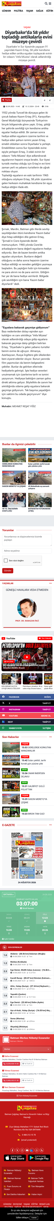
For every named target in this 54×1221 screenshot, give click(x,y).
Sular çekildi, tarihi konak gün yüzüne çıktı (39, 465)
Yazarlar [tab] (7, 583)
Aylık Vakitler (9, 939)
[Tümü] (50, 737)
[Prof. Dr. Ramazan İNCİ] (27, 608)
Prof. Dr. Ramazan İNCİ (27, 621)
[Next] (32, 1150)
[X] (17, 1150)
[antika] (27, 304)
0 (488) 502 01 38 (12, 1080)
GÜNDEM (6, 10)
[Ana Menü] (50, 3)
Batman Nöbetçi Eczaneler (12, 1171)
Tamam (34, 1218)
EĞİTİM (49, 10)
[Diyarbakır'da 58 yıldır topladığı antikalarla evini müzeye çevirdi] (27, 81)
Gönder (7, 570)
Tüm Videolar (46, 638)
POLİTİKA (18, 10)
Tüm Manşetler (37, 1186)
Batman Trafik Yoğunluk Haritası (36, 1179)
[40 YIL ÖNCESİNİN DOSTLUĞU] (14, 500)
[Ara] (46, 3)
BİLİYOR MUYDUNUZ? (32, 1207)
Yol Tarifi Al (28, 1064)
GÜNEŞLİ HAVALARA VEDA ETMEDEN (27, 589)
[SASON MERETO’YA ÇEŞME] (14, 477)
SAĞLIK (39, 10)
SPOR (24, 770)
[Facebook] (12, 1150)
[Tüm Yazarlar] (50, 583)
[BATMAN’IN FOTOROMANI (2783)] (40, 500)
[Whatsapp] (37, 1150)
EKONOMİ (17, 1204)
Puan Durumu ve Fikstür (12, 1187)
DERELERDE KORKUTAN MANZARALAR (12, 465)
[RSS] (41, 1150)
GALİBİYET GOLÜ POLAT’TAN (33, 788)
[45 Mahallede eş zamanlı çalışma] (40, 477)
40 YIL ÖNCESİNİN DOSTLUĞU (10, 510)
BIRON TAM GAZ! (33, 813)
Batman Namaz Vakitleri (12, 1179)
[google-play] (39, 1158)
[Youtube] (27, 1150)
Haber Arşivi (36, 1194)
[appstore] (14, 1158)
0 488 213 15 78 (29, 1135)
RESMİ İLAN (44, 1204)
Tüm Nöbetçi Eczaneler (28, 1096)
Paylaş (8, 100)
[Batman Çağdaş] (11, 4)
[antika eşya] (27, 207)
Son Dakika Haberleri (16, 1194)
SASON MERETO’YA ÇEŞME (14, 486)
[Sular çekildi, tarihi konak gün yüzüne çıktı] (40, 455)
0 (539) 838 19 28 (12, 1064)
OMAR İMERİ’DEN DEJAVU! (33, 775)
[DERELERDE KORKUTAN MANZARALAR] (14, 455)
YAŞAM (29, 10)
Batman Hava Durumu (36, 1171)
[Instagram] (22, 1150)
